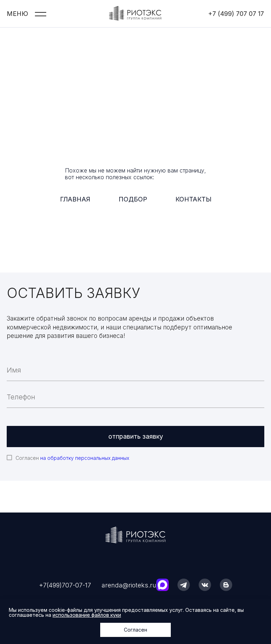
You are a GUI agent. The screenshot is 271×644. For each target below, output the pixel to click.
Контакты (193, 199)
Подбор (133, 199)
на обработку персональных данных (84, 458)
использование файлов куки (87, 615)
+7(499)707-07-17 (65, 585)
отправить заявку (135, 436)
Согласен (72, 458)
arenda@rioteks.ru (129, 585)
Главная (75, 199)
